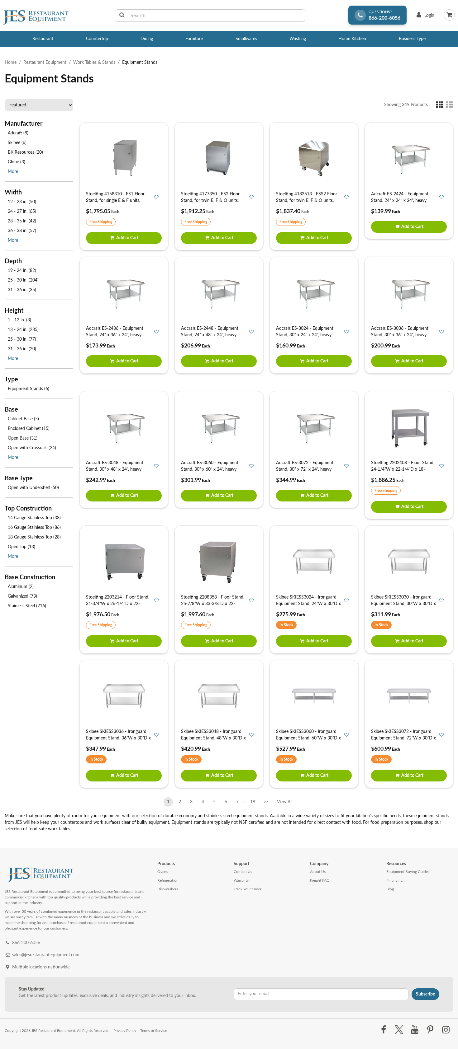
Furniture (194, 39)
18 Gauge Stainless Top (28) (34, 537)
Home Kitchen (352, 39)
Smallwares (246, 39)
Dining (147, 39)
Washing (297, 39)
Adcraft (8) (18, 133)
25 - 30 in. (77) (22, 339)
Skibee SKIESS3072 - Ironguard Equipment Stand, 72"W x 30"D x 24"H (403, 738)
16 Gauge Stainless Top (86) (34, 527)
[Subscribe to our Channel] (414, 1030)
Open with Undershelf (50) (33, 488)
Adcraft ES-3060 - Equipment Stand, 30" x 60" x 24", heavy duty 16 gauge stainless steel (209, 469)
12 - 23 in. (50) (22, 202)
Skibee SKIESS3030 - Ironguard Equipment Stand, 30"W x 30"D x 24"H (403, 604)
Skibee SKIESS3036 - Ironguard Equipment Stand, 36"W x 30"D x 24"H (118, 738)
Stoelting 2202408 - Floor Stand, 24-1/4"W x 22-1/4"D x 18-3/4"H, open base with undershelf (403, 469)
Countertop (97, 39)
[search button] (122, 15)
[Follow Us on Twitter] (399, 1030)
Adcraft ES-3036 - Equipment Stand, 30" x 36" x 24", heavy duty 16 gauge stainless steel (399, 335)
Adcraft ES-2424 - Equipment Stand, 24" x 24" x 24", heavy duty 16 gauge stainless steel (399, 200)
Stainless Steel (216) (27, 606)
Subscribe (425, 994)
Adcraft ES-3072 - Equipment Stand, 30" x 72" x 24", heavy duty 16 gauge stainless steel (304, 469)
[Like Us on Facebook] (383, 1030)
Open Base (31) (22, 438)
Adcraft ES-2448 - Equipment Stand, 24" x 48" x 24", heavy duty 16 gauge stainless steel (209, 335)
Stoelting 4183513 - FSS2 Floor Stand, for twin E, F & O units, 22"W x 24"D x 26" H (306, 200)
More (13, 172)
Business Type (412, 39)
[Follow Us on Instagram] (446, 1030)
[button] (441, 104)
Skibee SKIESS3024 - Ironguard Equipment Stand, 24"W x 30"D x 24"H (308, 604)
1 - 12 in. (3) (19, 320)
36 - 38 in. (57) (22, 231)
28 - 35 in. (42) (22, 221)
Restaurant (42, 39)
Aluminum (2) (21, 587)
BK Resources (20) (25, 152)
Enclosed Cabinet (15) (29, 429)
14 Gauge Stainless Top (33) (34, 518)
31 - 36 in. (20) (22, 349)
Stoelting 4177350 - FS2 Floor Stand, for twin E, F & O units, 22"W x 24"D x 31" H (210, 200)
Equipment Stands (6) (28, 389)
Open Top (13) (21, 547)
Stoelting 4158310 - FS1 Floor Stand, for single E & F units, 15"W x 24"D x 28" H (115, 200)
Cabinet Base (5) (23, 419)
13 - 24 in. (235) (23, 330)
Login (424, 17)
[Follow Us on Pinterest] (430, 1030)
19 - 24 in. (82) (22, 270)
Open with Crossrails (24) (32, 448)
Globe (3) (16, 162)
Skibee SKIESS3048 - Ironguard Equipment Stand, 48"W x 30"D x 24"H (213, 738)
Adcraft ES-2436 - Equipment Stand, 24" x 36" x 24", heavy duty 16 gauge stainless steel (114, 335)
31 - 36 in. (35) (22, 290)
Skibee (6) (17, 143)
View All (284, 800)
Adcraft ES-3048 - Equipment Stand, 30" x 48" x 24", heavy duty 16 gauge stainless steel (114, 469)
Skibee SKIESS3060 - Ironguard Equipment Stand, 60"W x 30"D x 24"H (308, 738)
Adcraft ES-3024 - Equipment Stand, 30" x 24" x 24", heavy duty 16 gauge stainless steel (304, 335)
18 (252, 802)
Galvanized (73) (22, 596)
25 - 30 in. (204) (23, 280)
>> (266, 802)
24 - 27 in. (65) (22, 211)
